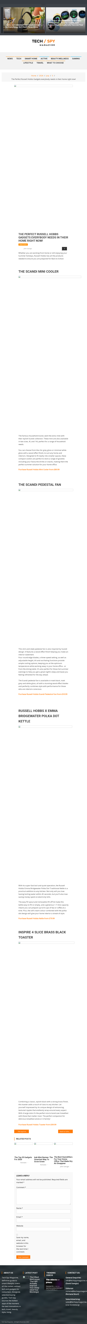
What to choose (55, 63)
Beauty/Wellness (60, 58)
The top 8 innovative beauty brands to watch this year (23, 1132)
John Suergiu (28, 248)
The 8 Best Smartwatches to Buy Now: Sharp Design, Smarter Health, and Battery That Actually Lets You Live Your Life (45, 24)
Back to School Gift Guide (66, 1132)
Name (19, 1208)
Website (19, 1226)
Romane (23, 1162)
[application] (54, 1284)
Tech (18, 58)
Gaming (76, 58)
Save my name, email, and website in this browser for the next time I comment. (22, 1244)
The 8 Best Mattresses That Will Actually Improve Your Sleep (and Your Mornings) (35, 1284)
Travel (40, 63)
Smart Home (31, 58)
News (10, 58)
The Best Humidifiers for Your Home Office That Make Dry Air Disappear (63, 1160)
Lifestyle (28, 63)
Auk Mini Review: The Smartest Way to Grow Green (43, 1159)
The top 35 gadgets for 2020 (23, 1158)
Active (44, 58)
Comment (21, 1187)
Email (19, 1217)
